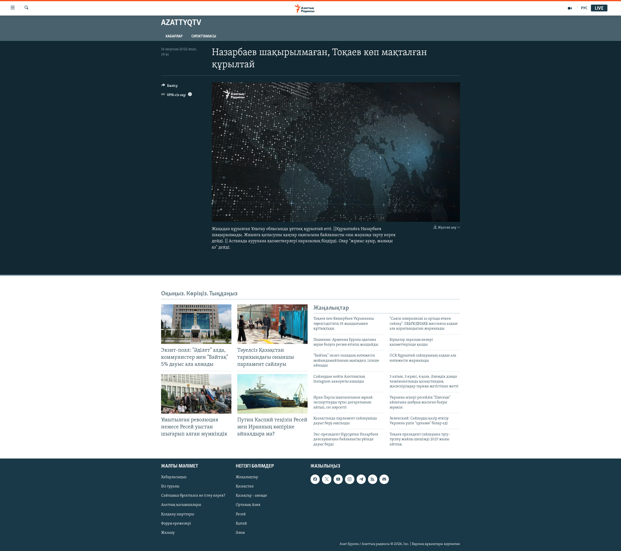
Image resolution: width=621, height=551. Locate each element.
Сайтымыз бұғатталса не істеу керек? (193, 496)
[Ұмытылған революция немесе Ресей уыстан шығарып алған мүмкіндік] (196, 394)
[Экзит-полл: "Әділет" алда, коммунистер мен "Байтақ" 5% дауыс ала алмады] (196, 324)
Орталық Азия (248, 505)
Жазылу (168, 533)
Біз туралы (170, 486)
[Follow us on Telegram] (361, 479)
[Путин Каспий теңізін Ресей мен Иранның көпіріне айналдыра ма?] (272, 394)
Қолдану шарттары (177, 514)
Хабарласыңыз (174, 477)
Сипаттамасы (203, 36)
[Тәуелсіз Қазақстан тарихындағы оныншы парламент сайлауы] (272, 324)
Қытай (241, 523)
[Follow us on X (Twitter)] (326, 479)
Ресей (241, 514)
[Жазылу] (384, 479)
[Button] (169, 87)
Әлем (240, 533)
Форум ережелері (176, 523)
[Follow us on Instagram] (349, 479)
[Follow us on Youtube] (338, 479)
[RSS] (372, 479)
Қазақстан (245, 486)
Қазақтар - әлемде (251, 496)
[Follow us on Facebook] (315, 479)
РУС (584, 8)
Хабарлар (174, 36)
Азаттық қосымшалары (181, 505)
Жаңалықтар (247, 477)
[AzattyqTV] (570, 8)
